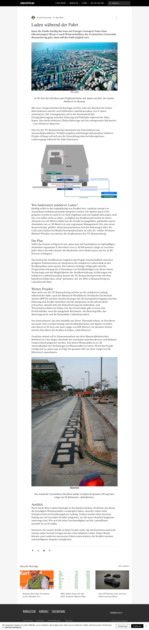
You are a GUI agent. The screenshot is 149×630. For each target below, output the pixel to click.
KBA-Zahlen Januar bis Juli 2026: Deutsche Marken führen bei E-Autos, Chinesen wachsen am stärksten (74, 595)
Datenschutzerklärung (13, 627)
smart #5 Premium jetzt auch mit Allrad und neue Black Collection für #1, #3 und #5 (112, 595)
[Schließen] (146, 626)
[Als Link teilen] (50, 550)
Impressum (69, 620)
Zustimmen (137, 626)
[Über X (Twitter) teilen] (38, 550)
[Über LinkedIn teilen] (44, 550)
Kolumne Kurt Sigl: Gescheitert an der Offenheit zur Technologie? (36, 595)
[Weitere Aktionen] (116, 17)
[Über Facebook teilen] (32, 550)
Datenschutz (40, 620)
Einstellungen (123, 626)
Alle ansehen (123, 566)
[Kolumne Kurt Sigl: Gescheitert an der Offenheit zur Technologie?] (37, 579)
